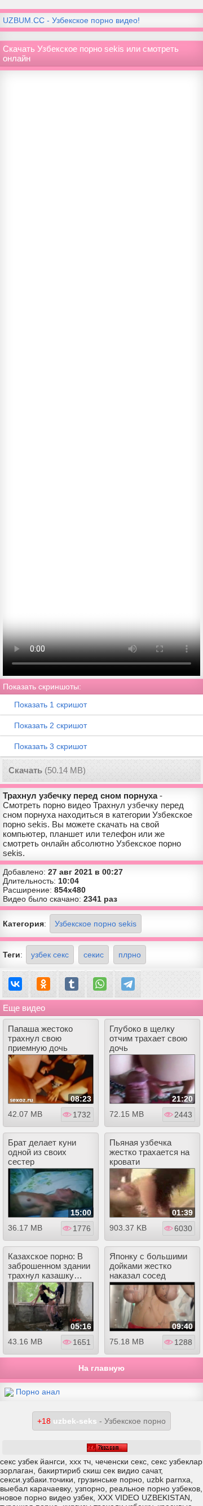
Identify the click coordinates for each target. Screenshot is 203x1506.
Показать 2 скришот (50, 725)
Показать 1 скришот (50, 704)
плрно (129, 954)
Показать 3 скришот (50, 746)
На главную (101, 1368)
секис (93, 954)
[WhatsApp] (100, 983)
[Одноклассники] (43, 983)
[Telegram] (128, 983)
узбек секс (50, 954)
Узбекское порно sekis (95, 923)
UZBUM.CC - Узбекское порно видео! (71, 20)
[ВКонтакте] (15, 983)
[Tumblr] (72, 983)
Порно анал (38, 1391)
